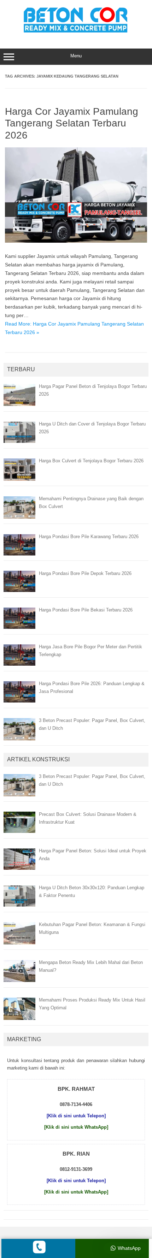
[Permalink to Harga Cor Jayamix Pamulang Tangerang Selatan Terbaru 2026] (76, 241)
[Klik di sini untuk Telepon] (76, 1115)
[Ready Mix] (76, 33)
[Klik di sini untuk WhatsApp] (76, 1127)
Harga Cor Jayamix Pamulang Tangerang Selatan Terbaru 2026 (71, 123)
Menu (76, 55)
